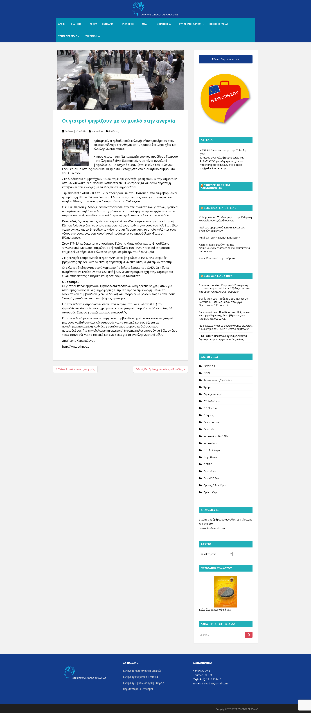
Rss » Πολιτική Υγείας (220, 208)
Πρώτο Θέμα (211, 492)
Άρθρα (207, 387)
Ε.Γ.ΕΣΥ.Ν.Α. (210, 408)
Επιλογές (209, 429)
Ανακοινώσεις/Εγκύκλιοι (218, 380)
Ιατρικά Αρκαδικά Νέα (216, 436)
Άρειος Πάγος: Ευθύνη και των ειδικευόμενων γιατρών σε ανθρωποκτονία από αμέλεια (224, 248)
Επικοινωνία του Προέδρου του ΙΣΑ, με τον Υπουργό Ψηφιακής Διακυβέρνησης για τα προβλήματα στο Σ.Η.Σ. (224, 315)
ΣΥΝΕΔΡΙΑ (107, 24)
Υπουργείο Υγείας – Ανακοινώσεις (217, 186)
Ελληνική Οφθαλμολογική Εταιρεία (143, 683)
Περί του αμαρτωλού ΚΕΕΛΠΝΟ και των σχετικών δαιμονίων (222, 229)
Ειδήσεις (114, 131)
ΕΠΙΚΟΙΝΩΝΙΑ (92, 36)
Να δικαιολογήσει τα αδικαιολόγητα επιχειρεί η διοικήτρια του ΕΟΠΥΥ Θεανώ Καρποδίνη (225, 327)
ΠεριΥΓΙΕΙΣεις (211, 478)
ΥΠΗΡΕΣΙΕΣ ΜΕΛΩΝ (68, 36)
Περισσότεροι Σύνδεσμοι (138, 689)
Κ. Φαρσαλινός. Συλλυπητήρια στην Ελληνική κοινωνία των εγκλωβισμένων (225, 218)
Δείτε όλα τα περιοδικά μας (215, 609)
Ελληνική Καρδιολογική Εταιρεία (142, 670)
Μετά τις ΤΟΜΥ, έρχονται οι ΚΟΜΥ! (219, 237)
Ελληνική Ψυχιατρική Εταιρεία (140, 676)
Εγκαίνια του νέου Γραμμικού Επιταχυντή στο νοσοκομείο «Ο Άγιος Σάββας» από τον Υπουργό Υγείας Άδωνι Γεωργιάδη (224, 288)
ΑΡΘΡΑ (93, 24)
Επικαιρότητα (211, 422)
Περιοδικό (210, 471)
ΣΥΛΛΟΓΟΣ (128, 24)
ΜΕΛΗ (145, 24)
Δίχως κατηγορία (213, 394)
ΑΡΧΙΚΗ (62, 24)
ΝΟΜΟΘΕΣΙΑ (164, 24)
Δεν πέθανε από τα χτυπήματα (217, 258)
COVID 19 (209, 366)
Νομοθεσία (210, 457)
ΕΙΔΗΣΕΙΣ (76, 24)
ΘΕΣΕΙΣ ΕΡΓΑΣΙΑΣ (218, 24)
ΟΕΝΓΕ (208, 464)
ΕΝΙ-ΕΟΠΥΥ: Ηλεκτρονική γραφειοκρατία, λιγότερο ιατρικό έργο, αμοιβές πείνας (223, 337)
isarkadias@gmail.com (212, 528)
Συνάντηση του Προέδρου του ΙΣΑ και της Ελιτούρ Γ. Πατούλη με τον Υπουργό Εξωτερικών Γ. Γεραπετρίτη (223, 302)
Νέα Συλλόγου (212, 450)
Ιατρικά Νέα (210, 443)
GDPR (207, 373)
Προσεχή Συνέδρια (215, 485)
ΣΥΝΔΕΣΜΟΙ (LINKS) (190, 24)
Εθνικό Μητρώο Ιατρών (226, 59)
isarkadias (97, 131)
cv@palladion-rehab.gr (213, 168)
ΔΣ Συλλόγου (212, 401)
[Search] (249, 635)
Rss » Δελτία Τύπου (218, 276)
